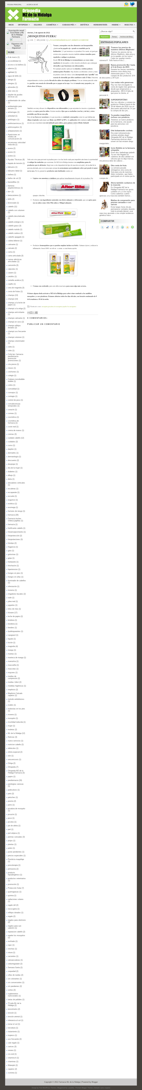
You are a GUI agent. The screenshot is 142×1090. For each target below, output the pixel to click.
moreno (11, 714)
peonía (10, 801)
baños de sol (13, 178)
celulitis (11, 276)
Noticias (11, 737)
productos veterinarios (17, 878)
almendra (11, 87)
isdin (10, 598)
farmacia (11, 515)
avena (10, 148)
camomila (12, 265)
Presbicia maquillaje (16, 859)
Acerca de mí (32, 4)
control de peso (14, 400)
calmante (11, 244)
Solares (38, 25)
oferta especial (14, 752)
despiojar (11, 464)
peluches (11, 797)
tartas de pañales (15, 999)
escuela (11, 496)
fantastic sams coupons (102, 1088)
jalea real (11, 601)
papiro (10, 776)
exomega (11, 507)
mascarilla (12, 665)
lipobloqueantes (14, 631)
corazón (11, 410)
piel (9, 829)
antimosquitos (13, 127)
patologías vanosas (16, 784)
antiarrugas (12, 112)
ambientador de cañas (17, 100)
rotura (10, 952)
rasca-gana (12, 909)
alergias (11, 83)
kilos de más (13, 609)
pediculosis (12, 790)
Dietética (84, 25)
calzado (11, 248)
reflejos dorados (14, 913)
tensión (11, 1013)
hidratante (12, 562)
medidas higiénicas (15, 686)
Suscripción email (16, 31)
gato (9, 551)
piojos (10, 841)
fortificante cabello (15, 528)
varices (11, 1046)
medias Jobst (13, 682)
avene (10, 152)
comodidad (12, 389)
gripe (10, 558)
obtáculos (12, 748)
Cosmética (52, 25)
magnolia (11, 646)
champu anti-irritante (16, 312)
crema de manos (14, 430)
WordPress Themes (49, 1088)
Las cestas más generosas (122, 82)
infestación (12, 586)
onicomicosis (13, 759)
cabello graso (13, 226)
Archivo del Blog (126, 37)
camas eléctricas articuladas (15, 260)
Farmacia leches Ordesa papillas (14, 520)
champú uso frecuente (17, 331)
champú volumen (15, 337)
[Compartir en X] (33, 312)
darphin (11, 449)
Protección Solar (14, 888)
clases (10, 368)
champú (11, 299)
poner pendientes (15, 852)
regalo (10, 916)
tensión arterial (14, 1017)
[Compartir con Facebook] (36, 312)
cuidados (11, 442)
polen (10, 848)
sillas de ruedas (14, 975)
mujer (10, 726)
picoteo (11, 822)
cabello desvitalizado (16, 216)
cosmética (12, 417)
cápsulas (11, 269)
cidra (10, 347)
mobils (10, 705)
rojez (10, 945)
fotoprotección (13, 536)
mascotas (12, 669)
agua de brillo (13, 76)
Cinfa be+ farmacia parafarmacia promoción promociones (15, 357)
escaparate (12, 492)
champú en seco (14, 322)
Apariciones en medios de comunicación (14, 137)
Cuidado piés (69, 25)
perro (10, 805)
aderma (11, 68)
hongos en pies (14, 573)
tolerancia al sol (14, 1020)
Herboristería (100, 25)
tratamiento (12, 1032)
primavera (12, 869)
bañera (10, 174)
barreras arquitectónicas (14, 187)
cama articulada (14, 256)
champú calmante (15, 318)
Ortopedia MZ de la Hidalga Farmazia (15, 772)
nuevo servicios (14, 741)
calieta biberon (14, 241)
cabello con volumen (16, 210)
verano (10, 1050)
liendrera (11, 624)
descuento (12, 460)
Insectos (130, 25)
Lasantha (71, 1088)
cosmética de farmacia (13, 422)
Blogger (95, 1082)
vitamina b (12, 1058)
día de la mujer (14, 468)
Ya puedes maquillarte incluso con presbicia (120, 116)
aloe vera (11, 91)
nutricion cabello (14, 744)
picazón (11, 814)
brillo (10, 199)
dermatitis (12, 453)
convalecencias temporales (14, 405)
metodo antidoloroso (16, 699)
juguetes (11, 605)
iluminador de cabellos (17, 581)
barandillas (12, 182)
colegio (11, 375)
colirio (10, 385)
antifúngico (12, 120)
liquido (10, 639)
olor (9, 756)
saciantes (12, 956)
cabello (11, 207)
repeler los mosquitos (16, 935)
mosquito (11, 718)
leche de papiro (14, 616)
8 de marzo (12, 57)
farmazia (11, 524)
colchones (12, 372)
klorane (11, 613)
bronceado (12, 203)
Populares (105, 37)
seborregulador (14, 964)
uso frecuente (13, 1039)
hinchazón (12, 566)
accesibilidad (13, 61)
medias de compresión (12, 677)
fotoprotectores (14, 539)
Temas (114, 37)
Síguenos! (16, 48)
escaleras (12, 489)
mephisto (11, 690)
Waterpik (11, 1065)
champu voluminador (16, 341)
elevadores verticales (16, 483)
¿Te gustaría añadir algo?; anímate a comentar (68, 40)
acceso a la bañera (15, 65)
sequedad (12, 971)
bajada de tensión (15, 163)
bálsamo (11, 167)
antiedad (11, 116)
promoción (12, 884)
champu (11, 295)
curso (10, 445)
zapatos (11, 1069)
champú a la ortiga (15, 308)
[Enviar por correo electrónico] (28, 312)
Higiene (116, 25)
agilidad (11, 72)
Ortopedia (24, 25)
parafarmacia (13, 780)
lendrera (11, 620)
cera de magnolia (15, 288)
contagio (11, 396)
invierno (11, 590)
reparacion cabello (15, 932)
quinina (11, 895)
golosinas (12, 554)
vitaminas (12, 1061)
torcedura (11, 1028)
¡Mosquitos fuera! (41, 36)
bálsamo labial (13, 171)
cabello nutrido (14, 229)
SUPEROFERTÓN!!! (119, 100)
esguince (11, 500)
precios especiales (15, 856)
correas (11, 413)
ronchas (11, 949)
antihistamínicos (14, 123)
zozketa (11, 1073)
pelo (9, 794)
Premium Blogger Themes (84, 1088)
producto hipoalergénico (13, 874)
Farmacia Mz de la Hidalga (69, 1082)
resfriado (11, 941)
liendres (11, 628)
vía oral (11, 1054)
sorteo (10, 990)
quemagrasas (13, 892)
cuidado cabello (14, 438)
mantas (11, 654)
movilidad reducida (15, 722)
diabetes (11, 472)
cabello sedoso (14, 233)
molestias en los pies (16, 709)
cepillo (10, 284)
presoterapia (13, 865)
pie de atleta (13, 826)
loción (10, 643)
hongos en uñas (14, 577)
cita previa (12, 364)
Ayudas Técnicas (15, 160)
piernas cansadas (15, 837)
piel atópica (12, 833)
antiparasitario (13, 131)
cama (10, 252)
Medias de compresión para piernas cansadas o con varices (123, 202)
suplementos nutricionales (13, 995)
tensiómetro (12, 1009)
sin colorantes (13, 979)
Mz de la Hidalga (14, 733)
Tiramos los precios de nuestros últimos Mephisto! (122, 48)
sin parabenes (13, 986)
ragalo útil (12, 905)
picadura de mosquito (16, 809)
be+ (9, 192)
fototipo (11, 543)
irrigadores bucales (15, 594)
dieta (10, 479)
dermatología (13, 457)
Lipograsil (12, 635)
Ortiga (10, 763)
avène (10, 156)
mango (10, 650)
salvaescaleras (14, 960)
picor (10, 818)
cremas (11, 434)
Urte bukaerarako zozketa (121, 131)
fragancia (11, 547)
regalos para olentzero (17, 920)
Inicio (11, 25)
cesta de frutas (14, 291)
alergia (10, 80)
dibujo (10, 475)
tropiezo (11, 1035)
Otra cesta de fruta (118, 165)
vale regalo (12, 1043)
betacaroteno (13, 195)
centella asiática (14, 280)
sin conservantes (15, 982)
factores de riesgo (15, 511)
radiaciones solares (15, 899)
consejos (11, 392)
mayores (11, 672)
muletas (11, 729)
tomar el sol (12, 1024)
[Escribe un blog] (31, 312)
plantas (11, 844)
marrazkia (12, 661)
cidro (10, 350)
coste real (12, 427)
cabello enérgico (14, 222)
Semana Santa (14, 967)
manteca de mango (15, 657)
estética (11, 504)
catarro (10, 273)
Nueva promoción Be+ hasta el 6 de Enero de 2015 (123, 66)
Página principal (14, 4)
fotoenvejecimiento (15, 532)
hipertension (13, 569)
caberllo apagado (14, 237)
